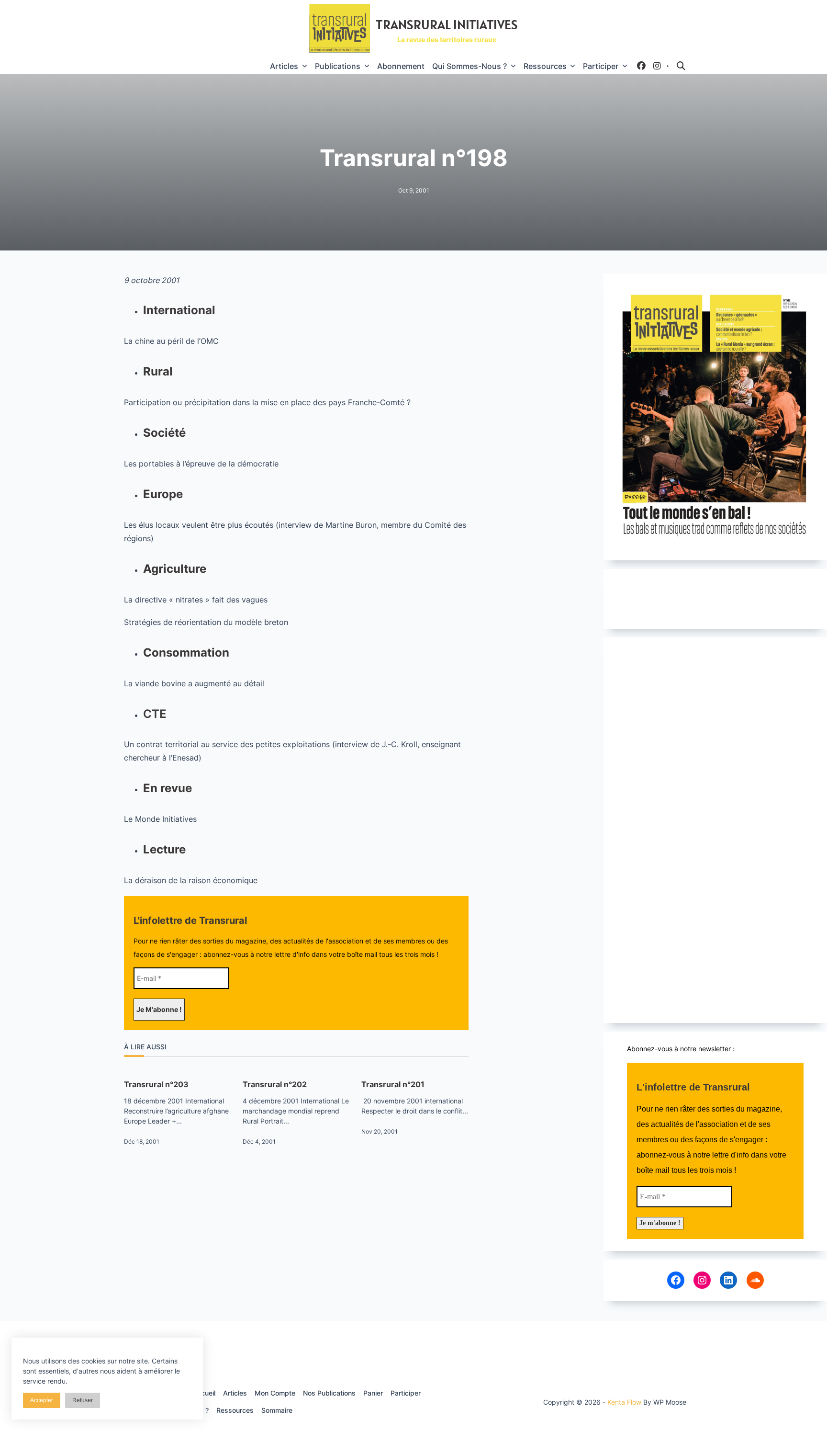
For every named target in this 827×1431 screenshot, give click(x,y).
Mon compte (275, 1393)
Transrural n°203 (156, 1084)
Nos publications (329, 1393)
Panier (373, 1393)
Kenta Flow (624, 1402)
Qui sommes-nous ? (469, 66)
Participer (600, 66)
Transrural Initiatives (447, 24)
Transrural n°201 (393, 1084)
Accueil (203, 1393)
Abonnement (401, 66)
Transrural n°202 (275, 1084)
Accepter (41, 1400)
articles (284, 66)
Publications (337, 66)
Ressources (545, 66)
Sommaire (276, 1410)
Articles (235, 1393)
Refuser (82, 1400)
